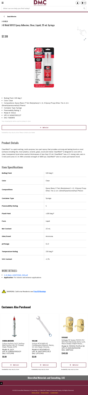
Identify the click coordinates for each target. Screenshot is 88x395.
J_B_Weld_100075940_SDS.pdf (16, 275)
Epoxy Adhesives (11, 16)
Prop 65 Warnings (39, 291)
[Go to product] (14, 326)
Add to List (45, 127)
